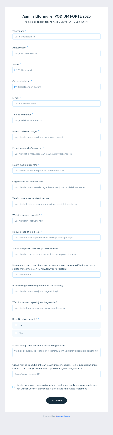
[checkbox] (56, 326)
